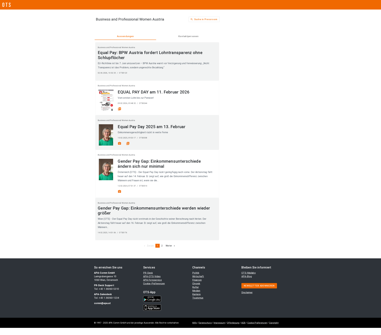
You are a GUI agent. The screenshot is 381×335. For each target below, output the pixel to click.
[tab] (125, 36)
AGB (243, 323)
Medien (196, 290)
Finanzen (197, 280)
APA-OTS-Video (152, 276)
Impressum (219, 323)
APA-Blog (246, 276)
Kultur (195, 287)
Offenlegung (233, 323)
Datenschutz (205, 323)
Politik (195, 272)
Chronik (196, 283)
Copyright (274, 323)
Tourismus (197, 297)
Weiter (171, 246)
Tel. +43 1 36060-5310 (106, 289)
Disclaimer (247, 292)
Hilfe (194, 323)
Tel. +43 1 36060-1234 (106, 297)
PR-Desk (148, 272)
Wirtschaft (198, 276)
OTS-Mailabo (248, 272)
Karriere (196, 294)
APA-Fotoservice (152, 280)
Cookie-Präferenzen (154, 283)
